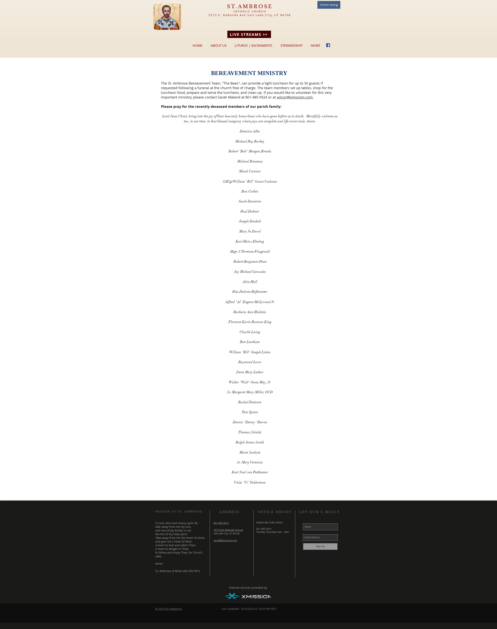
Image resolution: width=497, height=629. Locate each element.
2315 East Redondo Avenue (228, 529)
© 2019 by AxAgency (168, 609)
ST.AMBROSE (250, 6)
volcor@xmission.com (295, 97)
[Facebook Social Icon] (328, 45)
